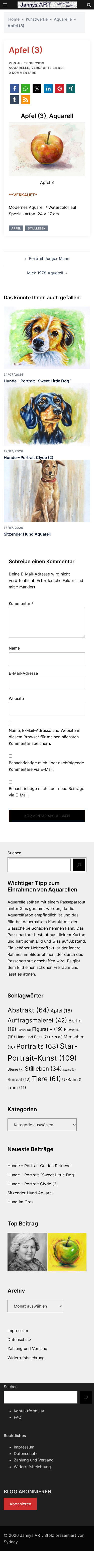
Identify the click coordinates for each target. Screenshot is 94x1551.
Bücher (24, 1030)
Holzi (55, 1037)
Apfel (16, 228)
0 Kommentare (22, 73)
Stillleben (37, 228)
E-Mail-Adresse (23, 673)
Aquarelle (63, 19)
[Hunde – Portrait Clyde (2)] (47, 414)
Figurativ (47, 1029)
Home (14, 19)
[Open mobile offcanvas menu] (5, 4)
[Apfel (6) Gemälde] (67, 1252)
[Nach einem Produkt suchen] (89, 5)
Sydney (11, 1541)
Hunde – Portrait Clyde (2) (28, 457)
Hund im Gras (20, 1201)
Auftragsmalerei (37, 1020)
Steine (16, 1069)
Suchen (14, 852)
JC (19, 63)
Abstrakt (28, 1010)
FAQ (17, 1417)
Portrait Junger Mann (49, 258)
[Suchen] (79, 865)
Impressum (18, 1330)
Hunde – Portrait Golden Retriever (40, 1165)
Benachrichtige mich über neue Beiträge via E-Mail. (46, 791)
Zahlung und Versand (27, 1348)
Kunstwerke (37, 19)
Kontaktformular (29, 1410)
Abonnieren (20, 1503)
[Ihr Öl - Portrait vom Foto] (27, 1252)
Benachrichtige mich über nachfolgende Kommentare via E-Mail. (46, 766)
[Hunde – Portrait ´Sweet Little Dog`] (47, 337)
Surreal (19, 1079)
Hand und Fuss (32, 1037)
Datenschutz (19, 1339)
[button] (14, 88)
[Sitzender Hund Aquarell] (47, 490)
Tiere (46, 1079)
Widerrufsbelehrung (26, 1357)
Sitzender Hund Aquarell (27, 534)
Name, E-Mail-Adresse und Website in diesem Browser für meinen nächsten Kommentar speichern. (44, 737)
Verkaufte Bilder (48, 68)
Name (14, 648)
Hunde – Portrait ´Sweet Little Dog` (37, 380)
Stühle (69, 1069)
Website (16, 698)
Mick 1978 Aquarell (45, 272)
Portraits (37, 1046)
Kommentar (21, 603)
